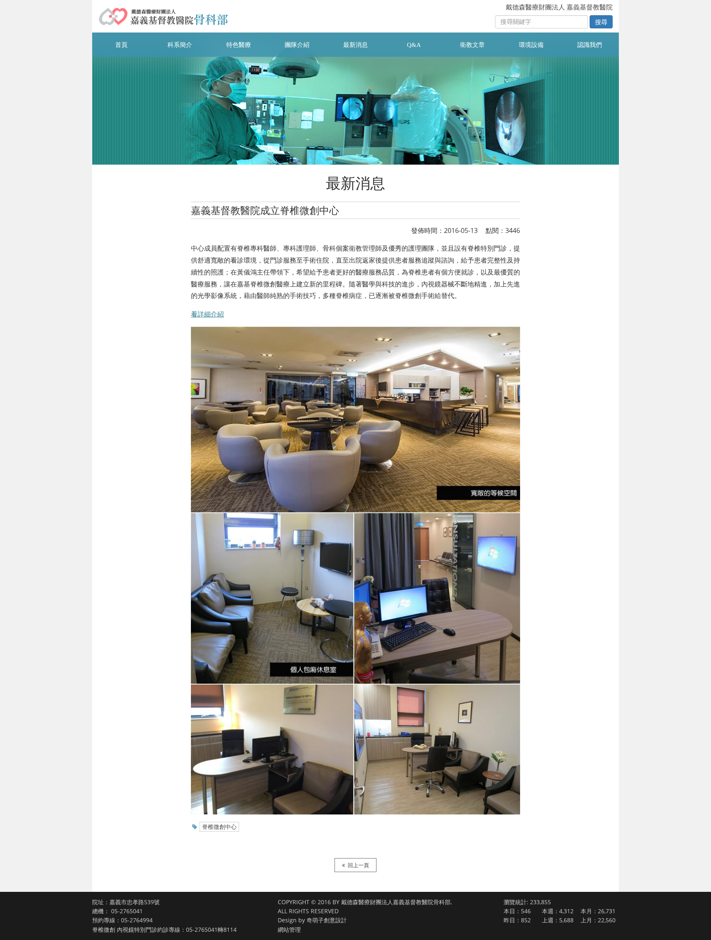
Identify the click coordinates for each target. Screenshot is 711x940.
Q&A (414, 45)
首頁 (121, 45)
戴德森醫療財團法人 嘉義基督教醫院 (559, 7)
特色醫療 (238, 45)
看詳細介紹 (207, 314)
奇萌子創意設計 (327, 920)
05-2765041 (127, 911)
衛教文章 (472, 45)
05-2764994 (137, 920)
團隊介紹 (297, 45)
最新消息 (355, 45)
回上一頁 (358, 865)
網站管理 (289, 929)
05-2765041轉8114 (211, 929)
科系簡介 (179, 45)
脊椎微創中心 (219, 827)
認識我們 (589, 45)
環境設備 (531, 45)
